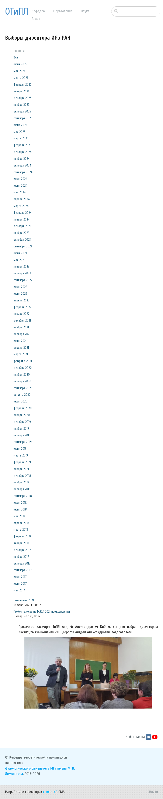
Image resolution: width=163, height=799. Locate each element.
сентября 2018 (23, 496)
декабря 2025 (22, 98)
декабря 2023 (22, 226)
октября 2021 (22, 334)
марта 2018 (21, 529)
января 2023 (21, 266)
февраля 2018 (22, 536)
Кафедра (38, 11)
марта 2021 (21, 354)
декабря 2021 (22, 320)
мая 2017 (19, 590)
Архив (36, 19)
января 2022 (22, 314)
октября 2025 (22, 111)
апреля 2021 (21, 348)
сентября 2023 (23, 246)
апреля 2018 (21, 523)
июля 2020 (20, 401)
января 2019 (21, 469)
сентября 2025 (23, 118)
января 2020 (22, 415)
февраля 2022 (22, 307)
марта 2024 (21, 206)
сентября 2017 (23, 570)
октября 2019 (22, 435)
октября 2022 (22, 273)
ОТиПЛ (16, 11)
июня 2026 (20, 64)
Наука (85, 11)
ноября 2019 (21, 428)
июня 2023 (20, 253)
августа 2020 (22, 395)
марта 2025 (21, 138)
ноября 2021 (21, 327)
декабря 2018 (22, 476)
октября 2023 (22, 239)
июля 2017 (20, 577)
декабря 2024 (23, 152)
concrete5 (50, 792)
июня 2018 (20, 509)
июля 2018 (20, 503)
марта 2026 (21, 78)
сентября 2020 (23, 388)
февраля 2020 (23, 408)
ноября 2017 (21, 557)
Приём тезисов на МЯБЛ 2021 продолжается (42, 611)
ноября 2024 (22, 159)
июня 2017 (20, 583)
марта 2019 (21, 455)
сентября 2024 (23, 172)
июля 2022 (20, 287)
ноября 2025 (22, 105)
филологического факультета (27, 768)
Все (16, 57)
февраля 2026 (22, 84)
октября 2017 (22, 563)
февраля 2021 (23, 361)
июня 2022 (20, 293)
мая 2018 (19, 516)
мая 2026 (19, 71)
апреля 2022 (22, 300)
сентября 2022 (23, 280)
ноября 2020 (22, 374)
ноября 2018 (21, 482)
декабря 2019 (22, 422)
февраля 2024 (23, 213)
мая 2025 (19, 132)
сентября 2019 (23, 442)
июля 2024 (20, 179)
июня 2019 (20, 449)
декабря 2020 (23, 368)
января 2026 (22, 91)
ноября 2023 (21, 233)
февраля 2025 (22, 145)
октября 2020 (22, 381)
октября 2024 (22, 165)
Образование (62, 11)
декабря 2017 (22, 550)
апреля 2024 (22, 199)
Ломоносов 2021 (24, 600)
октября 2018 (22, 489)
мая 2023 (19, 260)
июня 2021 (20, 341)
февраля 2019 (22, 462)
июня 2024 (20, 185)
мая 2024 (20, 192)
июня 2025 (20, 125)
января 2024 (22, 219)
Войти (153, 792)
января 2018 (21, 543)
